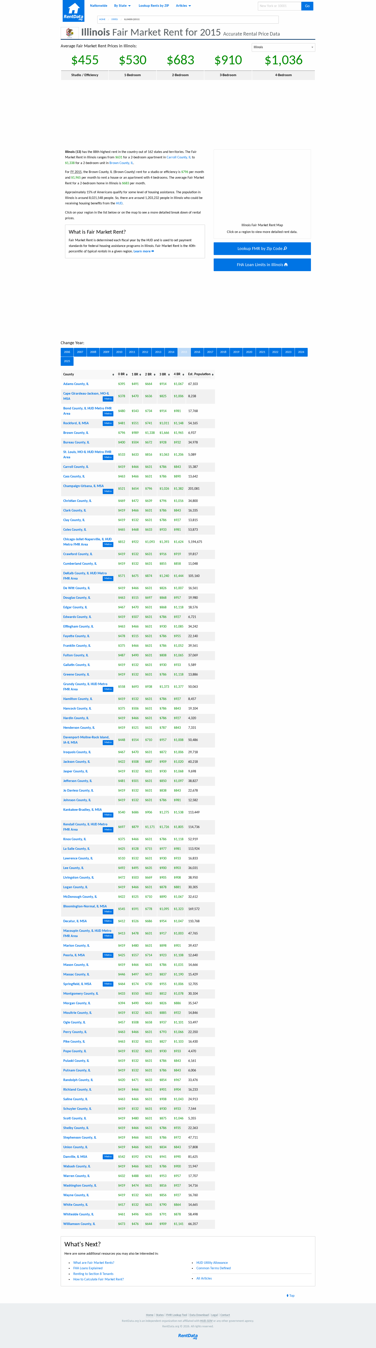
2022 (275, 352)
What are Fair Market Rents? (93, 1263)
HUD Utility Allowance (212, 1263)
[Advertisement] (188, 114)
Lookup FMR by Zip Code (261, 249)
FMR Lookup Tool (176, 1315)
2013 (158, 352)
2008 (93, 352)
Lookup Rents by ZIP (154, 6)
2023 (288, 352)
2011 (132, 352)
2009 (106, 352)
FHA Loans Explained (87, 1268)
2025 (67, 361)
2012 (145, 352)
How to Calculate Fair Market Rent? (98, 1279)
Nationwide (98, 6)
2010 (119, 352)
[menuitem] (99, 6)
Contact (225, 1315)
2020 (249, 352)
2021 (262, 352)
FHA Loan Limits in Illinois (260, 265)
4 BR (177, 374)
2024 (301, 352)
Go (307, 6)
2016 (197, 352)
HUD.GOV (206, 1321)
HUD (119, 203)
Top (291, 1296)
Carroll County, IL (179, 157)
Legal (214, 1315)
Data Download (199, 1315)
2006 (67, 352)
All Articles (204, 1278)
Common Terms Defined (213, 1268)
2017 (210, 352)
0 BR (121, 374)
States (114, 19)
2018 (223, 352)
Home (102, 19)
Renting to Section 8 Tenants (93, 1274)
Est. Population (199, 374)
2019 (236, 352)
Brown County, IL (121, 163)
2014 (171, 352)
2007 (80, 352)
